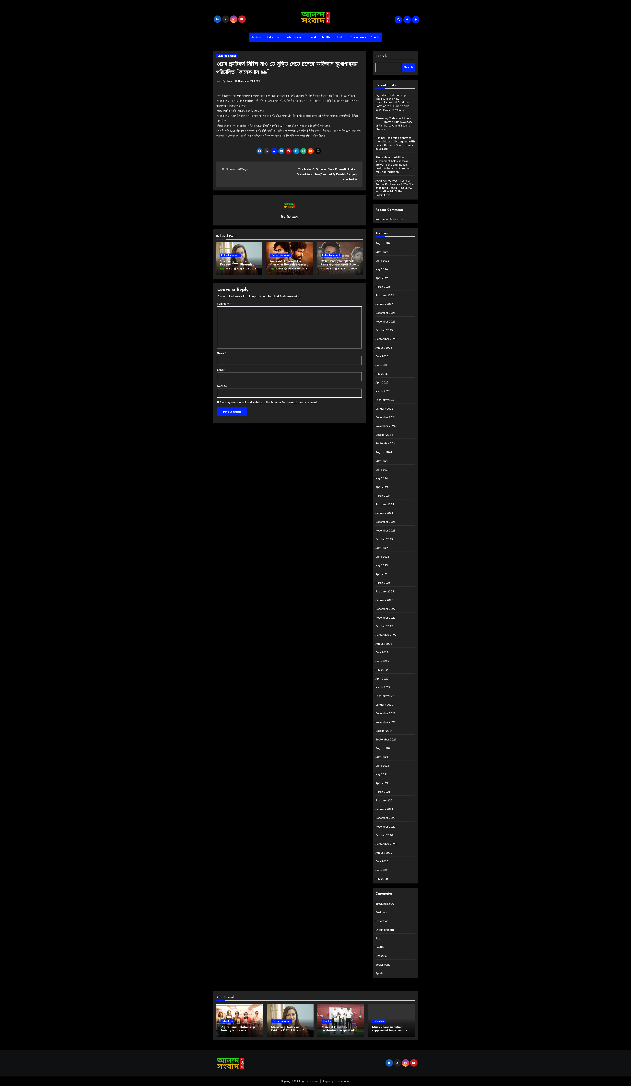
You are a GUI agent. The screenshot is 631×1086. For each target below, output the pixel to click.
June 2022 (382, 661)
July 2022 (381, 652)
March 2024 (383, 495)
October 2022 (384, 626)
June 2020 (382, 870)
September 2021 (385, 739)
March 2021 (382, 791)
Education (273, 37)
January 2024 (384, 513)
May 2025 (381, 373)
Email (221, 369)
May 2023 (381, 565)
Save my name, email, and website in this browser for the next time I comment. (269, 402)
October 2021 (383, 730)
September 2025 (386, 339)
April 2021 (381, 783)
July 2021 (381, 757)
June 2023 (382, 556)
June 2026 (382, 260)
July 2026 (381, 252)
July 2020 (381, 861)
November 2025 (385, 321)
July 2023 (381, 548)
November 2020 (385, 826)
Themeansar (342, 1081)
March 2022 (383, 687)
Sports (375, 37)
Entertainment (295, 37)
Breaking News (384, 903)
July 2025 (381, 356)
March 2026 (383, 286)
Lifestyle (340, 37)
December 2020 (385, 818)
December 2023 (385, 521)
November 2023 (385, 530)
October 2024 (384, 434)
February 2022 (384, 696)
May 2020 (381, 878)
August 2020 (383, 852)
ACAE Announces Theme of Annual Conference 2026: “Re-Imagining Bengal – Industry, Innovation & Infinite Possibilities (395, 188)
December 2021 (385, 713)
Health (325, 37)
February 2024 (384, 504)
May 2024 (381, 478)
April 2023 (381, 574)
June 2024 (382, 469)
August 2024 (383, 452)
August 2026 (383, 243)
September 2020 (386, 844)
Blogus (325, 1081)
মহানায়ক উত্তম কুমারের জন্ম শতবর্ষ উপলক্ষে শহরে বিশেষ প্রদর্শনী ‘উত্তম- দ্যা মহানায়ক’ (339, 265)
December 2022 (385, 609)
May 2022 (381, 669)
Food (312, 37)
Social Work (358, 37)
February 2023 (384, 591)
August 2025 (383, 347)
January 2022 (384, 704)
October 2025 (384, 330)
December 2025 (385, 312)
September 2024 (386, 443)
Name (221, 353)
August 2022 (383, 643)
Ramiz (230, 81)
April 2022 (382, 678)
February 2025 (384, 400)
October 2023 (384, 539)
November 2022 (385, 617)
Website (222, 386)
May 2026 (381, 269)
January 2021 (384, 809)
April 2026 (382, 278)
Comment (224, 303)
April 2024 (382, 487)
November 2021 (385, 722)
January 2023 (384, 600)
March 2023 (382, 582)
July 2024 (381, 460)
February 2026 (384, 295)
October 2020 (384, 835)
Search (381, 56)
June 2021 (382, 765)
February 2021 (384, 800)
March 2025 (382, 391)
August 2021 (383, 748)
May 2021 (381, 774)
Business (257, 37)
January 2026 (384, 304)
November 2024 (385, 426)
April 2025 (381, 382)
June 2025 (382, 365)
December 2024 (385, 417)
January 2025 (384, 408)
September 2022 (386, 635)
